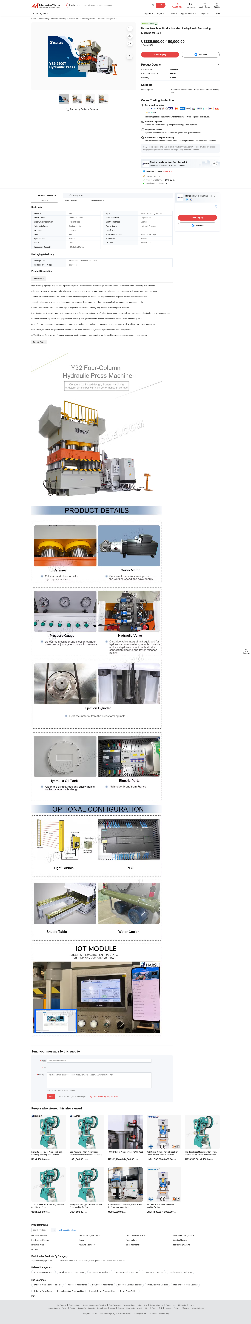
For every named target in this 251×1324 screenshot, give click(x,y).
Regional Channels (156, 1305)
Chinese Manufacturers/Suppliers (94, 1305)
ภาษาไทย (168, 1308)
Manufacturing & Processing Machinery (52, 19)
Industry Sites (142, 1305)
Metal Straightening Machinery (71, 1272)
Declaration (153, 1314)
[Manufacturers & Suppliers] (45, 5)
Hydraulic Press (37, 1245)
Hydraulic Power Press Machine (102, 1291)
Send (51, 1096)
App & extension (187, 13)
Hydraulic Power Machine (157, 1284)
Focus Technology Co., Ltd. (108, 1314)
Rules (218, 13)
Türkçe (176, 1308)
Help (173, 13)
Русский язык (102, 1308)
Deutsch (121, 1308)
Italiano (112, 1308)
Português (82, 1308)
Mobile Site (182, 1305)
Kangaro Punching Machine (127, 1272)
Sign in (217, 7)
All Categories (40, 13)
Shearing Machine (180, 1240)
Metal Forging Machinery (43, 1272)
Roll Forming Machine (134, 1235)
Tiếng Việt (185, 1308)
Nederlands (130, 1308)
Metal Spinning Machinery (99, 1272)
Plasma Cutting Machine (88, 1235)
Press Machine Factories (77, 1284)
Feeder (81, 1240)
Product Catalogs (68, 1230)
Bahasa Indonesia (198, 1308)
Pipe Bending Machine (40, 1240)
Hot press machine (39, 1235)
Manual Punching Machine (107, 19)
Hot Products (61, 1305)
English (64, 1308)
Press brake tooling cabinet (184, 1235)
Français (91, 1308)
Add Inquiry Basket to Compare (84, 109)
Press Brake (130, 1240)
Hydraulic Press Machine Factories (47, 1284)
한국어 (146, 1308)
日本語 (154, 1308)
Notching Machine (133, 1245)
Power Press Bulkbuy (128, 1291)
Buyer (159, 13)
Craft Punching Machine (153, 1272)
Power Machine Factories (102, 1284)
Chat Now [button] (202, 54)
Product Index (171, 1305)
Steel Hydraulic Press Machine (185, 1284)
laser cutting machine (181, 1245)
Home (33, 19)
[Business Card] (216, 206)
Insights (191, 1305)
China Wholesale (115, 1305)
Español (73, 1308)
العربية (139, 1308)
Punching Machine (88, 19)
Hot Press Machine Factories (130, 1284)
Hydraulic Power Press (42, 1291)
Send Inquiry (160, 54)
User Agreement (140, 1314)
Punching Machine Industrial (180, 1272)
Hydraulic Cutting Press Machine (70, 1291)
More (33, 1296)
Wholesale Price (129, 1305)
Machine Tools (74, 19)
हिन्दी (160, 1308)
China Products (74, 1305)
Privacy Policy (164, 1314)
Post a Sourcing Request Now (104, 1096)
